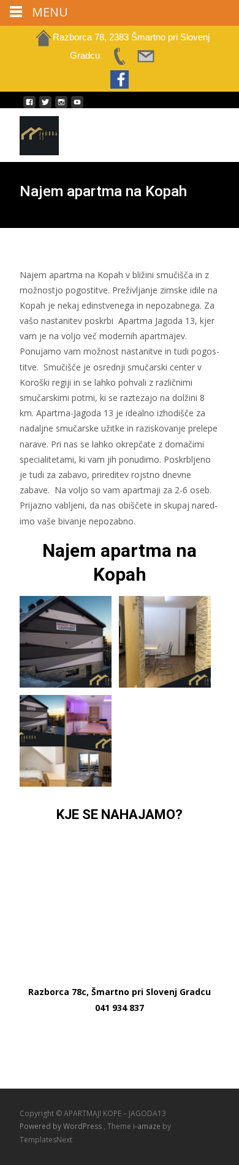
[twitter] (45, 106)
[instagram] (61, 106)
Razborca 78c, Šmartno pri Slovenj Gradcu (119, 992)
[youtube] (77, 106)
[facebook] (29, 106)
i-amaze (147, 1126)
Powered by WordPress (62, 1126)
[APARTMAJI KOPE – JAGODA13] (29, 132)
